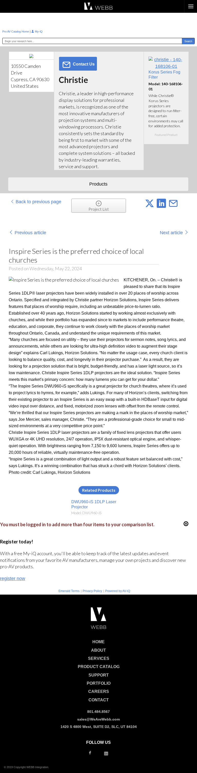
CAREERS (98, 691)
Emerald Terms (69, 591)
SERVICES (98, 658)
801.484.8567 (98, 712)
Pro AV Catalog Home (16, 31)
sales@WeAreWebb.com (98, 719)
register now (12, 578)
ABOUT (98, 650)
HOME (98, 642)
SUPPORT (98, 675)
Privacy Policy (92, 591)
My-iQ (38, 31)
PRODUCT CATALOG (99, 666)
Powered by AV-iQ (117, 591)
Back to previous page (37, 201)
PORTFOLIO (99, 683)
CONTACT (98, 700)
